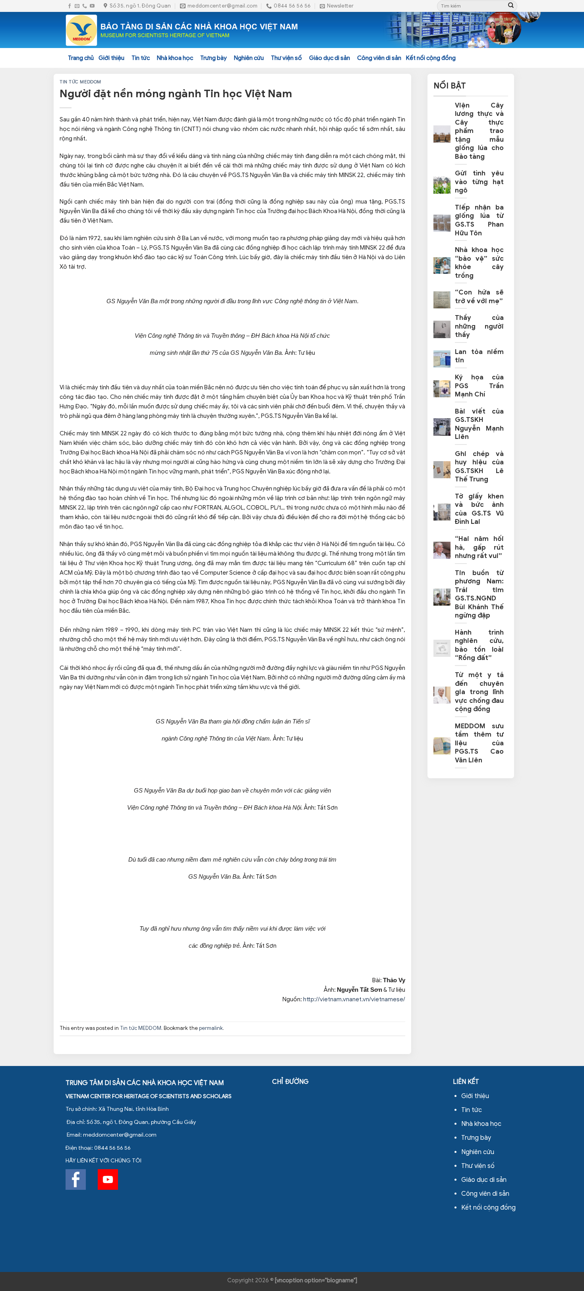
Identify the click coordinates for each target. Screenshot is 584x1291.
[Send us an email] (77, 6)
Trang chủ (81, 58)
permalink (211, 1028)
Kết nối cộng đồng (431, 58)
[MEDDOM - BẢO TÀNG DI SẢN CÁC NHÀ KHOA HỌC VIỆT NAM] (182, 30)
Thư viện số (286, 58)
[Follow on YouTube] (92, 6)
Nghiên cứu (249, 58)
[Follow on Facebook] (69, 6)
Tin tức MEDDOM (80, 82)
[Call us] (84, 6)
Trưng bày (213, 58)
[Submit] (511, 6)
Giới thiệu (111, 58)
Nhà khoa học (175, 58)
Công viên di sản (379, 58)
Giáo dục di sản (329, 58)
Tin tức (140, 58)
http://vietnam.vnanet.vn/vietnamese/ (353, 999)
